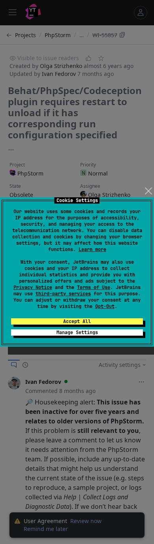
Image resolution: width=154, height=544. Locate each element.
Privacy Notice (32, 287)
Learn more (92, 249)
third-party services (63, 294)
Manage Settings (77, 332)
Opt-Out (105, 306)
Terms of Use (93, 287)
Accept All (77, 321)
